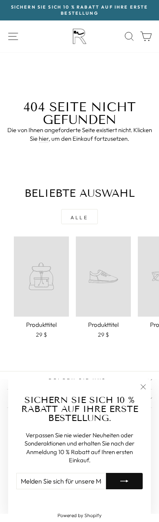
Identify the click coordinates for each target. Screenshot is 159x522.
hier (44, 138)
